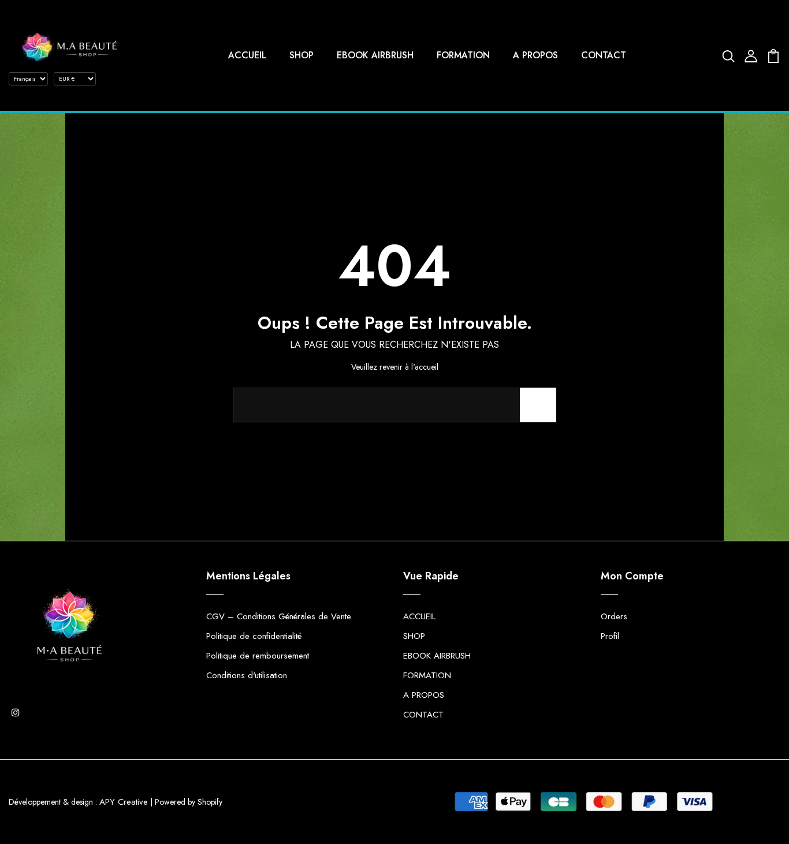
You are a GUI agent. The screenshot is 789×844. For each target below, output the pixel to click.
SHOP (301, 55)
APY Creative (123, 801)
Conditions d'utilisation (246, 675)
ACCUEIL (247, 55)
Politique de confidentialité (254, 636)
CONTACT (603, 55)
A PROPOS (535, 55)
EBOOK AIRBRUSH (375, 55)
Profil (610, 636)
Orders (614, 616)
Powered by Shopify (188, 802)
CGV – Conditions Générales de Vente (278, 616)
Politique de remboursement (257, 655)
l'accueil (424, 367)
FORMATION (463, 55)
